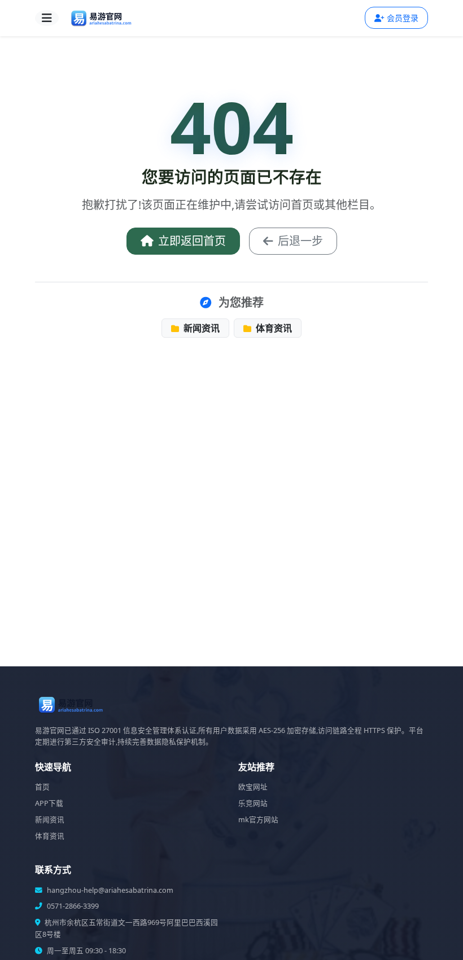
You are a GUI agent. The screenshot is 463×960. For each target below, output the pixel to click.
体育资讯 (273, 328)
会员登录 (402, 17)
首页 (42, 787)
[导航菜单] (47, 18)
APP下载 (49, 803)
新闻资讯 (200, 328)
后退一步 (300, 240)
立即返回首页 (192, 240)
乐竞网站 (253, 803)
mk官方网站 (258, 819)
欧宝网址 (253, 787)
